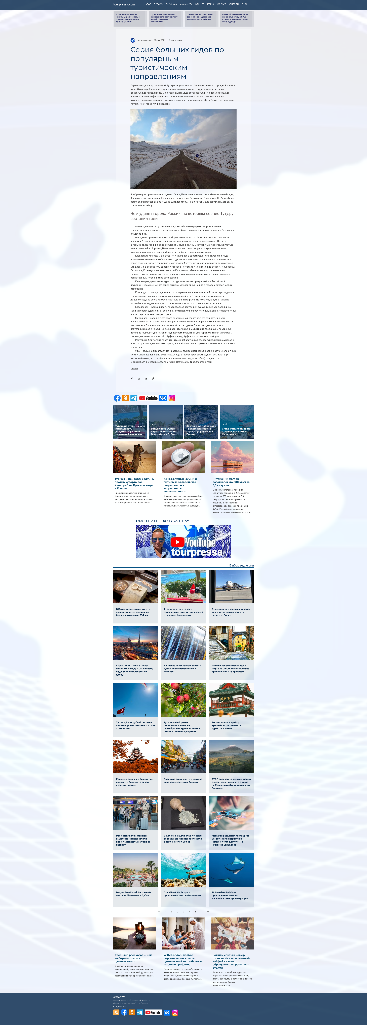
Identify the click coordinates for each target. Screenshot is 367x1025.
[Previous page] (165, 911)
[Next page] (201, 911)
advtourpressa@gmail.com (139, 999)
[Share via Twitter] (138, 378)
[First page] (159, 911)
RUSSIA (134, 369)
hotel (117, 421)
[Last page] (207, 911)
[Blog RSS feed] (116, 1012)
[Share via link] (153, 378)
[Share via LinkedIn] (146, 378)
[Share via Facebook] (131, 378)
